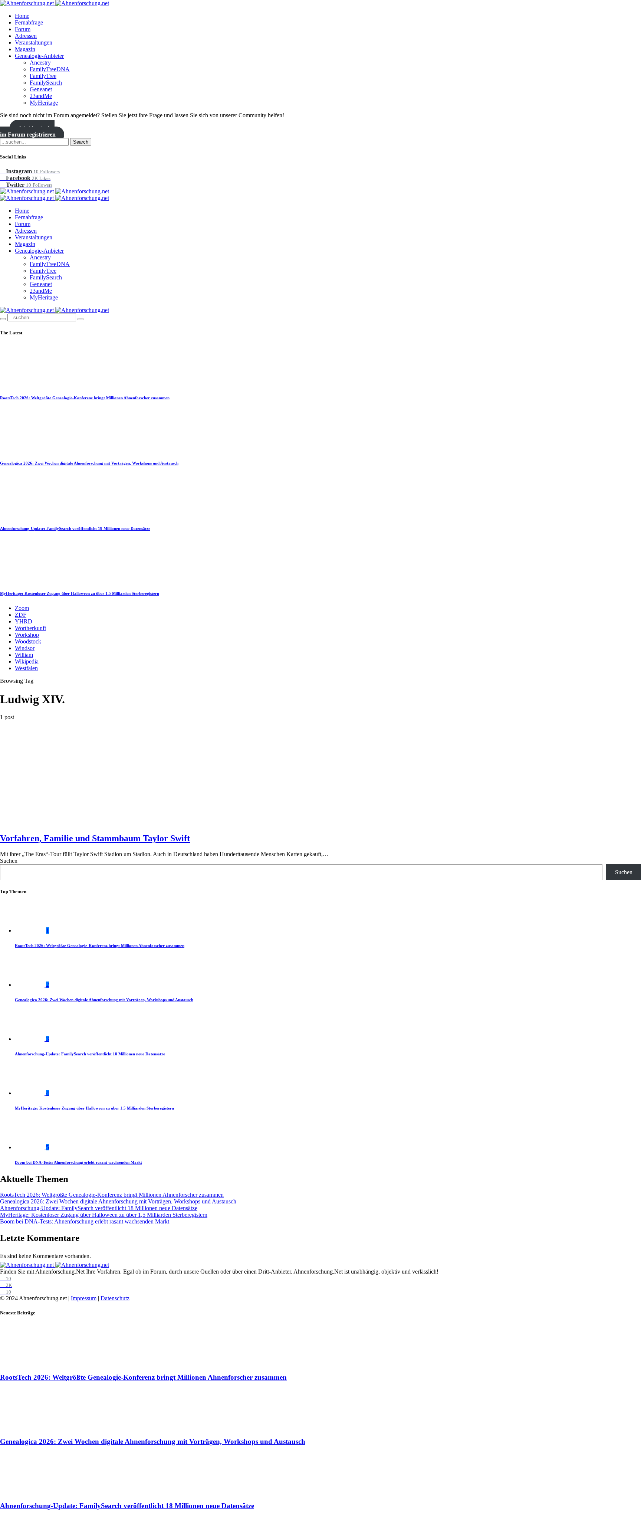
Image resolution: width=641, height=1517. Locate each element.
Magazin (25, 49)
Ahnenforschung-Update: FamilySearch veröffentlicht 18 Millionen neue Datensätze (75, 528)
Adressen (26, 36)
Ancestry (40, 62)
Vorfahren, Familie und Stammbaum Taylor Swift (95, 838)
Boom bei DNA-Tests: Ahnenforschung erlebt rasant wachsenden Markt (78, 1162)
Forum (22, 29)
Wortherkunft (30, 628)
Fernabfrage (29, 22)
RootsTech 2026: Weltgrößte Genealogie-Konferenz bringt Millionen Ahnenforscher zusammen (85, 398)
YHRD (23, 621)
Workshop (27, 635)
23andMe (41, 96)
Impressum (83, 1298)
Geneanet (41, 89)
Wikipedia (27, 661)
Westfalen (26, 668)
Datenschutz (115, 1298)
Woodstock (28, 641)
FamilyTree (43, 76)
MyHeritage (44, 102)
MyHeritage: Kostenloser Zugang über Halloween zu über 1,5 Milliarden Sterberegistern (79, 593)
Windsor (24, 648)
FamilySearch (46, 82)
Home (22, 16)
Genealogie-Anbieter (39, 56)
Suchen (8, 861)
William (24, 655)
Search (80, 142)
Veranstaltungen (33, 42)
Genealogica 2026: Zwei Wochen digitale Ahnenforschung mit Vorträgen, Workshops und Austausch (89, 463)
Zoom (22, 608)
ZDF (20, 615)
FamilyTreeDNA (50, 69)
